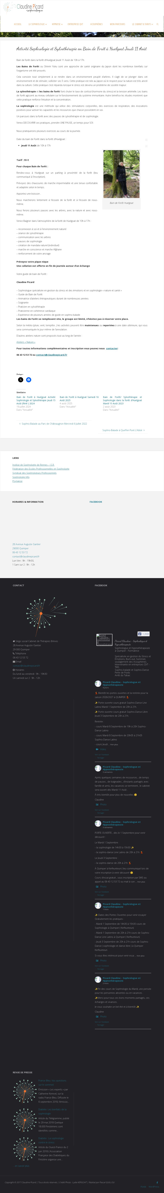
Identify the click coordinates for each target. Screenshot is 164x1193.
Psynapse (17, 481)
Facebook (96, 501)
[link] (158, 24)
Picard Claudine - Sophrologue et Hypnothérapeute (122, 683)
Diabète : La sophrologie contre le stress (51, 1140)
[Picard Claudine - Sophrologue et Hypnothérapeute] (104, 640)
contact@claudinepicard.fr (51, 354)
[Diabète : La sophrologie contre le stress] (25, 1149)
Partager (100, 757)
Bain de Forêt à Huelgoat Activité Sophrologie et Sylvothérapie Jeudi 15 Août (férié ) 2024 (35, 400)
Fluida (143, 1186)
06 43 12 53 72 (20, 552)
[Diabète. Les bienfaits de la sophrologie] (25, 1120)
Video (103, 749)
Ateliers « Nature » (25, 342)
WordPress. (154, 1186)
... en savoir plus (21, 1165)
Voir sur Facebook (102, 754)
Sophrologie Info (20, 477)
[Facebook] (157, 1183)
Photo (103, 804)
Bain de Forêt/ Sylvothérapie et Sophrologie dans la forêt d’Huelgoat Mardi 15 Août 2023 (122, 400)
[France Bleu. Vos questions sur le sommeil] (25, 1091)
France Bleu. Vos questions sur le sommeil (52, 1082)
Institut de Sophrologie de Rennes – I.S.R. (33, 464)
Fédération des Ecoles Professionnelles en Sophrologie (40, 468)
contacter (112, 348)
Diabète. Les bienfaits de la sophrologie (52, 1111)
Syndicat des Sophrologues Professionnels (34, 472)
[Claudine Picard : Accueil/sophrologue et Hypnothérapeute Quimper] (23, 8)
